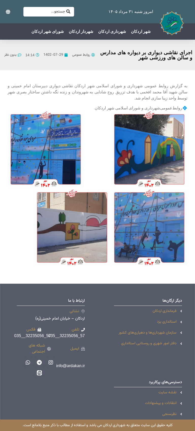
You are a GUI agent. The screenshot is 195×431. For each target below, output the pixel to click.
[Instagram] (51, 362)
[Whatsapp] (28, 362)
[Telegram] (39, 362)
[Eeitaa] (39, 373)
